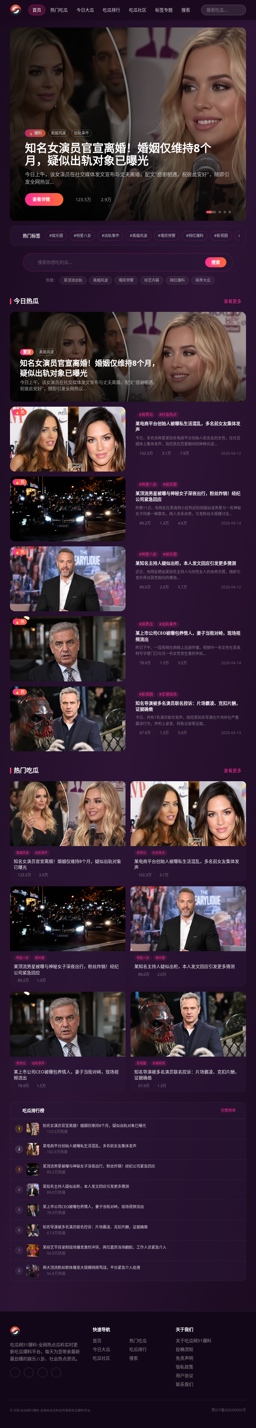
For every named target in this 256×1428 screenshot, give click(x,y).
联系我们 (184, 1384)
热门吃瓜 (59, 10)
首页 (36, 10)
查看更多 (232, 301)
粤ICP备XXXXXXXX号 (228, 1410)
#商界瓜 (146, 414)
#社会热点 (168, 414)
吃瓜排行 (111, 10)
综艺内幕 (151, 280)
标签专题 (164, 10)
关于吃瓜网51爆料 (193, 1340)
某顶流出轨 (73, 280)
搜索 (185, 10)
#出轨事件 (110, 235)
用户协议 (184, 1375)
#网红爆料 (195, 235)
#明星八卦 (82, 235)
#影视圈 (221, 235)
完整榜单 (229, 1110)
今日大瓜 (85, 10)
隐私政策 (184, 1367)
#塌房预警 (166, 235)
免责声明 (184, 1358)
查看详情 (41, 199)
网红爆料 (177, 280)
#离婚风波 (138, 235)
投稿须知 (184, 1349)
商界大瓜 (202, 280)
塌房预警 (126, 280)
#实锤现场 (168, 694)
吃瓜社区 (137, 10)
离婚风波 (100, 280)
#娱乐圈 (56, 235)
